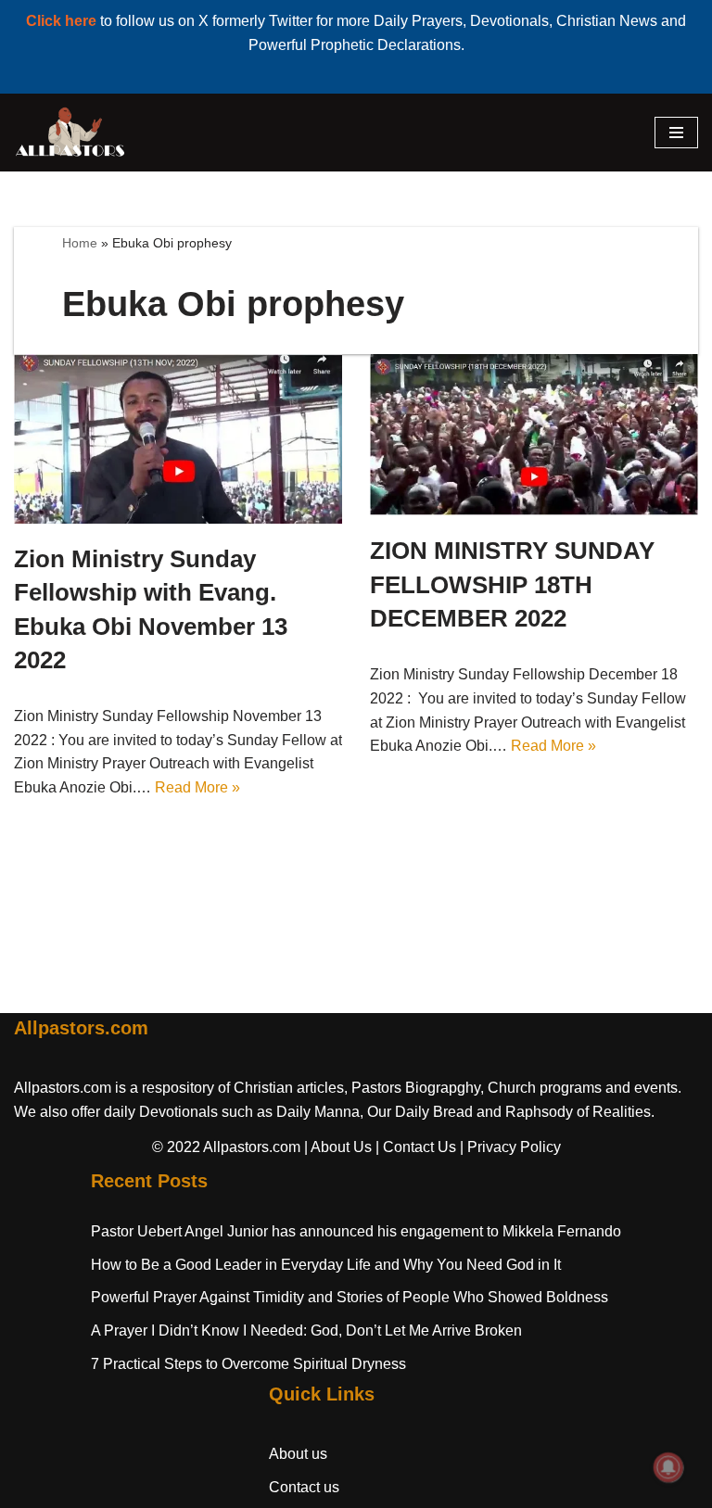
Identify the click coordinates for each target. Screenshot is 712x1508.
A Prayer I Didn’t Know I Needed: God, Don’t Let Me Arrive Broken (306, 1330)
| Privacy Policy (510, 1147)
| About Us (338, 1147)
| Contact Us (415, 1147)
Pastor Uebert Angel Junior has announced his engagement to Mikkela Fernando (356, 1231)
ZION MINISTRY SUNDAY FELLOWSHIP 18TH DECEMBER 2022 (512, 584)
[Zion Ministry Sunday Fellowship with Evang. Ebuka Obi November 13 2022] (178, 439)
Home (79, 242)
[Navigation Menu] (676, 132)
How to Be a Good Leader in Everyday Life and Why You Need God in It (326, 1265)
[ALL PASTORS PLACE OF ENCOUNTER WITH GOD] (69, 132)
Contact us (304, 1487)
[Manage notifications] (668, 1467)
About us (298, 1454)
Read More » (197, 787)
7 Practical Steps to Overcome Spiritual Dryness (248, 1364)
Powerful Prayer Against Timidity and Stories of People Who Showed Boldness (349, 1297)
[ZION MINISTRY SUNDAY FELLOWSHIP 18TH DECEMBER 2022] (534, 434)
